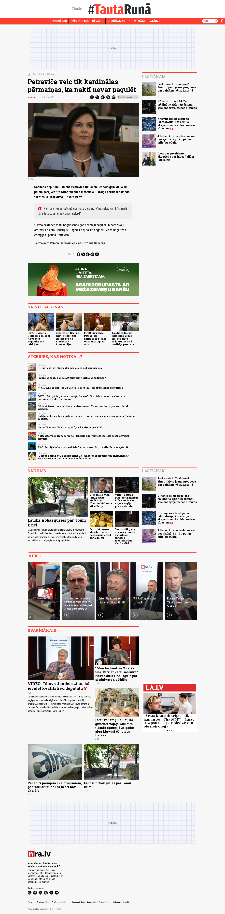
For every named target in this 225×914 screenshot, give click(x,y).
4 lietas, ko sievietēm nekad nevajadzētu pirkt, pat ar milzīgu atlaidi (176, 139)
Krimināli (136, 21)
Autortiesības (92, 902)
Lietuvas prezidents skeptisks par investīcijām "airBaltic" (175, 156)
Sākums (51, 74)
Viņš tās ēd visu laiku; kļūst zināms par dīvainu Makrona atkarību (101, 500)
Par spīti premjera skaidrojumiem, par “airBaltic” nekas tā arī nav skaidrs (55, 787)
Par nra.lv (31, 902)
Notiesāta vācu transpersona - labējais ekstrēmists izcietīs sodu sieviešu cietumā (83, 437)
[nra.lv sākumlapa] (77, 8)
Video (34, 556)
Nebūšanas (116, 21)
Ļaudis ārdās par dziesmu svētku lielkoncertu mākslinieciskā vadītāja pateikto (123, 338)
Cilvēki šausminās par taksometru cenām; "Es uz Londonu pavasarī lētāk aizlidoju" (83, 407)
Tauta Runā (38, 74)
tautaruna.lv (33, 97)
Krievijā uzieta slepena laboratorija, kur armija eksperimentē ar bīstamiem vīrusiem (176, 123)
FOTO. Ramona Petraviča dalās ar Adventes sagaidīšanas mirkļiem (39, 338)
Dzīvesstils (79, 21)
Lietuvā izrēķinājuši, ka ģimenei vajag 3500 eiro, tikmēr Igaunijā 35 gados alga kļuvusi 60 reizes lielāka (115, 727)
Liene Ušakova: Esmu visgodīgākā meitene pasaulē (70, 427)
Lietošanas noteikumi (76, 902)
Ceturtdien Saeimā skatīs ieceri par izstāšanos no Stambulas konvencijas (67, 338)
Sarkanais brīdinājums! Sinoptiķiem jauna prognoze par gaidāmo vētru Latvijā (176, 87)
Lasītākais (154, 76)
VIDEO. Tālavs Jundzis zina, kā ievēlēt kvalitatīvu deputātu (58, 686)
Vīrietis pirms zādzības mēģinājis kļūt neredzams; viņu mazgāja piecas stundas (177, 104)
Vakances (117, 902)
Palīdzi (154, 21)
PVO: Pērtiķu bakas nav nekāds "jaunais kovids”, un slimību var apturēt (83, 447)
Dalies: (71, 254)
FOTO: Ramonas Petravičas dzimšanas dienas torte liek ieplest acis (95, 338)
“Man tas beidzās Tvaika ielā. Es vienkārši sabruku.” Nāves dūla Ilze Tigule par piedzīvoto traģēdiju (116, 674)
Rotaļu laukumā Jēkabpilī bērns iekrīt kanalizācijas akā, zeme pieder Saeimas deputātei (86, 417)
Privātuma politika (59, 902)
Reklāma (40, 902)
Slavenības (58, 21)
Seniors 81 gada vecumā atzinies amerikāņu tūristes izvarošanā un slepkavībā (125, 536)
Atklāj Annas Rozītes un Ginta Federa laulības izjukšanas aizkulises (80, 387)
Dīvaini (98, 21)
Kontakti (126, 902)
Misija (47, 902)
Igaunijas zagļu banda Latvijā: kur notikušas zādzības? (72, 377)
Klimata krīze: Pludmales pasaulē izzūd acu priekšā (70, 368)
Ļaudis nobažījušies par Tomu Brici (57, 523)
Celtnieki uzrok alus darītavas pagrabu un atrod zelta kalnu (100, 533)
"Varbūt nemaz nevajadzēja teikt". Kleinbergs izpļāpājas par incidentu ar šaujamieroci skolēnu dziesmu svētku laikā (83, 457)
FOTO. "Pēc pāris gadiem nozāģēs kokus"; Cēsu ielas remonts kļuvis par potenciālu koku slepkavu (82, 398)
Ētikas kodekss (105, 902)
